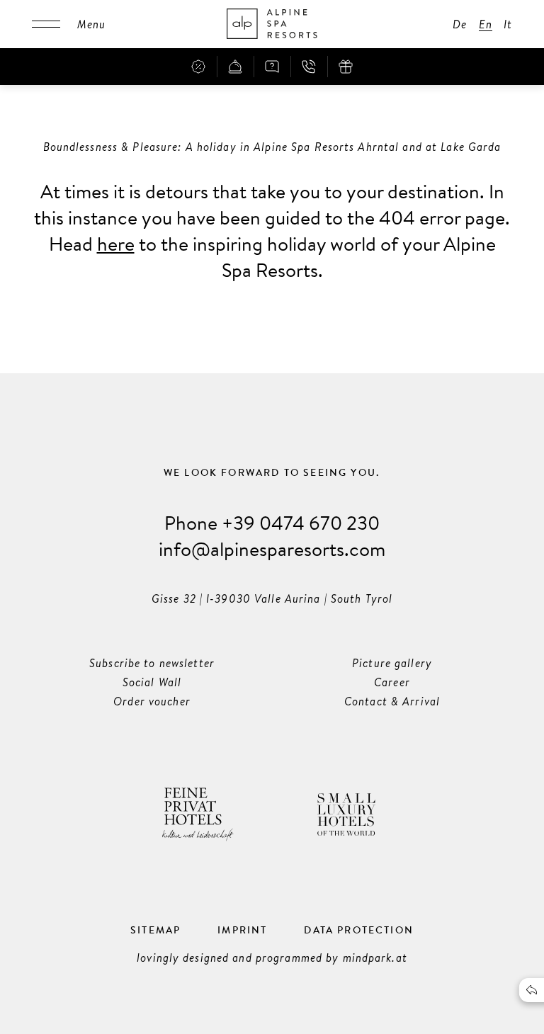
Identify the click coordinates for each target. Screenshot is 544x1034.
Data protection (359, 930)
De (460, 24)
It (508, 24)
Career (392, 682)
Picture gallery (392, 663)
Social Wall (152, 682)
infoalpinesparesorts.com (272, 548)
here (116, 243)
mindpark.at (375, 957)
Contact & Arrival (392, 701)
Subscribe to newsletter (152, 663)
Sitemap (155, 930)
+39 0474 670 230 (301, 522)
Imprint (242, 930)
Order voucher (152, 701)
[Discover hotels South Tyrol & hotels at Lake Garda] (272, 24)
